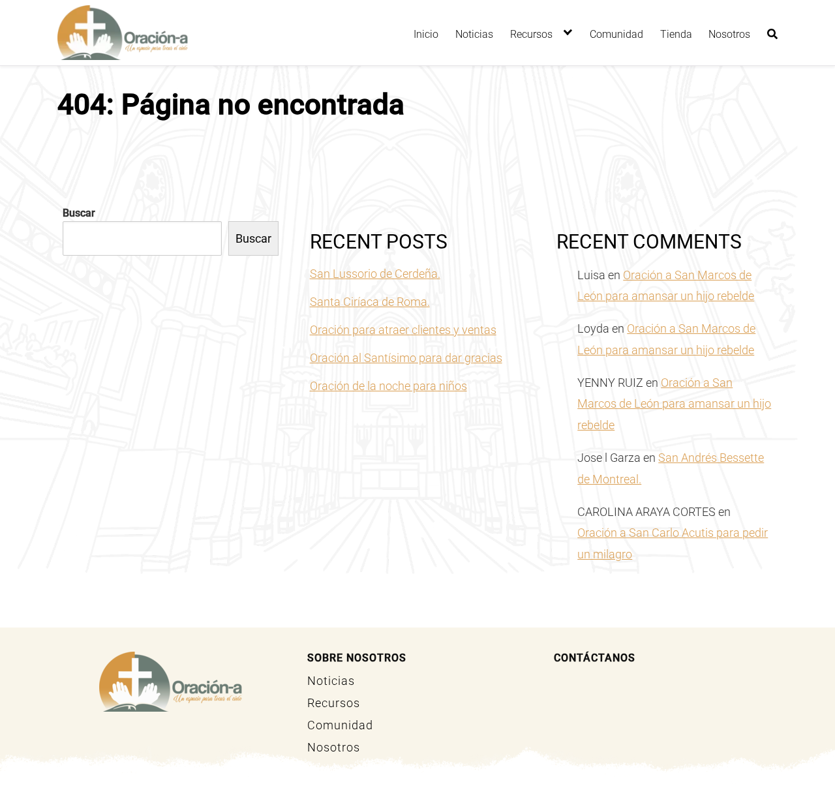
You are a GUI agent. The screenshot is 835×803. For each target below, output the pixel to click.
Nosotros (729, 34)
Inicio (426, 34)
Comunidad (616, 34)
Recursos (531, 34)
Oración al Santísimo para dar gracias (406, 358)
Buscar (79, 213)
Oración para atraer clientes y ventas (403, 330)
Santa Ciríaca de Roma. (370, 302)
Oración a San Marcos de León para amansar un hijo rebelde (674, 404)
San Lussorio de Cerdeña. (375, 273)
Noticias (474, 34)
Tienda (676, 34)
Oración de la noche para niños (388, 386)
